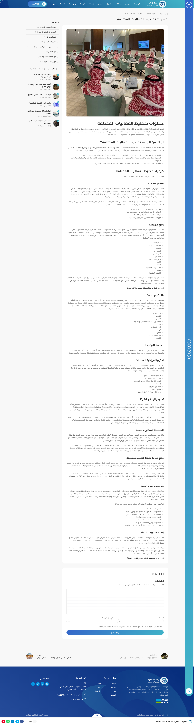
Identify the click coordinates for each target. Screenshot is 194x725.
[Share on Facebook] (22, 721)
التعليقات (31, 69)
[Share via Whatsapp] (8, 721)
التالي (54, 656)
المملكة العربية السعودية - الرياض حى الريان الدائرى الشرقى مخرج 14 (73, 687)
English (62, 4)
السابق (138, 656)
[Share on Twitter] (17, 721)
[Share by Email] (3, 721)
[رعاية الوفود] (157, 4)
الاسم (161, 618)
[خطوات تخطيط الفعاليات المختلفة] (115, 73)
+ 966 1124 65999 (35, 3)
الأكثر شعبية (51, 69)
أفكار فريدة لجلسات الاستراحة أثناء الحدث (142, 288)
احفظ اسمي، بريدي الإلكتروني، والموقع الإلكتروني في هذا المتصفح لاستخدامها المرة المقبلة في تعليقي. (130, 626)
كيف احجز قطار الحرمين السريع (39, 94)
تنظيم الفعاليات (151, 14)
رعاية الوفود (164, 14)
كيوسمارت (30, 715)
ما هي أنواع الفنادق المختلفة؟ (40, 103)
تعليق (31, 721)
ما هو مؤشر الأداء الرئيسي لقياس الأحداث (142, 558)
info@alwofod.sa (77, 699)
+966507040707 (35, 5)
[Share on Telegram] (12, 721)
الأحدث (41, 69)
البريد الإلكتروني (107, 618)
